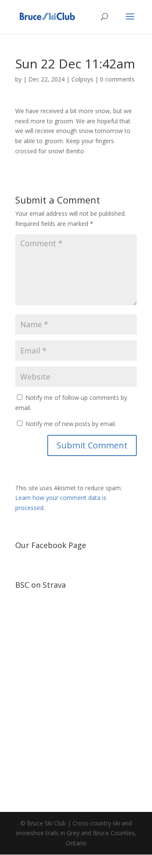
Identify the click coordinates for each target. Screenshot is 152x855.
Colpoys (82, 79)
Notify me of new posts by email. (70, 424)
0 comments (117, 79)
